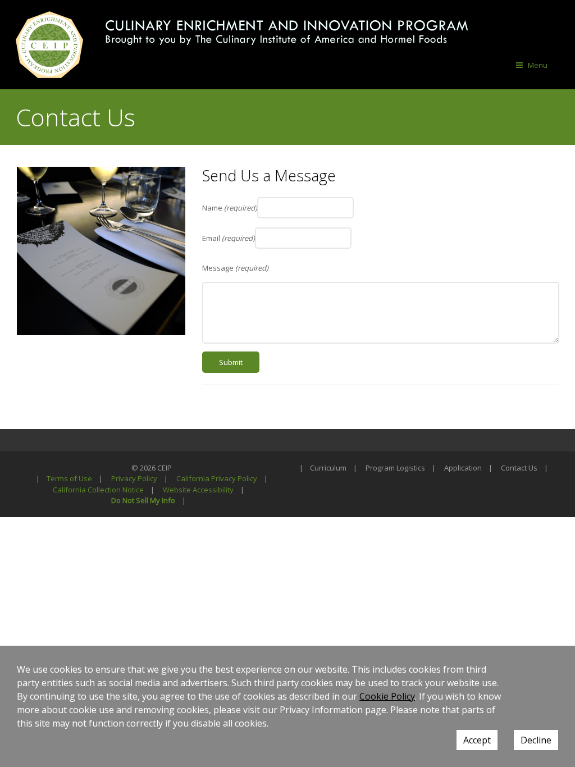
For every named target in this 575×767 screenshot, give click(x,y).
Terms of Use (69, 478)
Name (229, 208)
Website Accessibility (198, 490)
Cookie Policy (387, 696)
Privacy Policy (134, 478)
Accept (477, 740)
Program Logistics (395, 468)
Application (463, 468)
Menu (537, 65)
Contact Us (519, 468)
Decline (536, 740)
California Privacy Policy (216, 478)
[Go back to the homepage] (49, 44)
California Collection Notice (98, 490)
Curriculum (328, 468)
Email (228, 238)
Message (235, 268)
